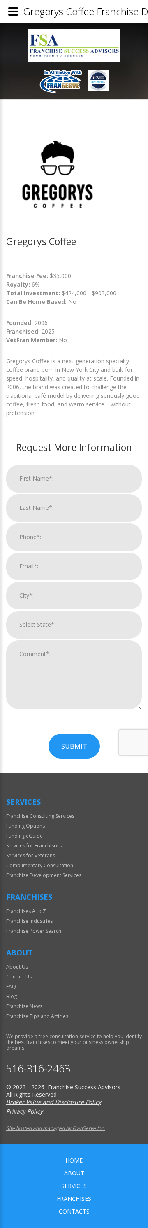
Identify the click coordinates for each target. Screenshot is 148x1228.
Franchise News (24, 1006)
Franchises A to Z (26, 911)
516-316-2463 (38, 1068)
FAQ (11, 986)
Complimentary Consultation (39, 865)
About (74, 1173)
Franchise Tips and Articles (37, 1016)
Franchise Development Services (43, 875)
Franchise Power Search (33, 930)
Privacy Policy (24, 1111)
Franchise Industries (29, 921)
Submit (74, 746)
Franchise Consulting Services (40, 815)
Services (74, 1186)
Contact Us (19, 976)
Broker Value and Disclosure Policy (53, 1102)
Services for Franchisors (34, 845)
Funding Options (25, 825)
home (74, 1160)
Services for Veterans (30, 855)
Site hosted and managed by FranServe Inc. (55, 1128)
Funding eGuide (24, 835)
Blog (11, 996)
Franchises (74, 1198)
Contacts (74, 1211)
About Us (17, 966)
